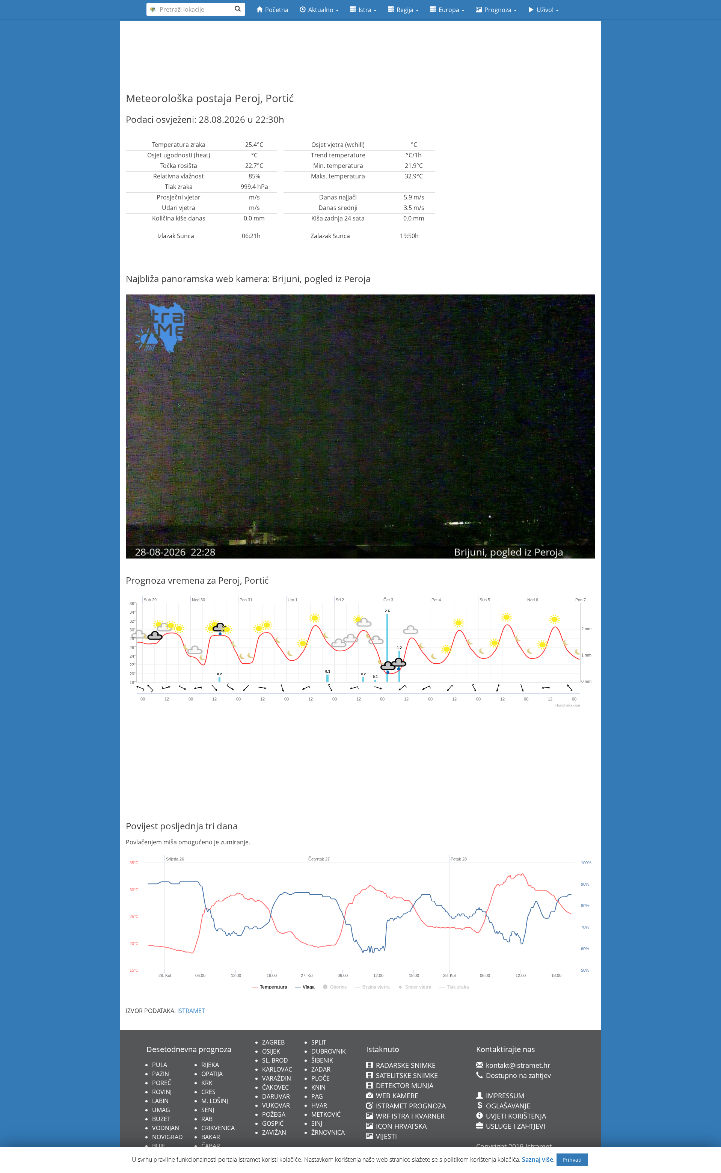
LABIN (160, 1101)
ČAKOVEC (275, 1087)
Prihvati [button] (572, 1159)
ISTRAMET (191, 1011)
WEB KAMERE (396, 1095)
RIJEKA (210, 1065)
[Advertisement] (360, 42)
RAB (207, 1119)
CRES (208, 1092)
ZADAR (320, 1069)
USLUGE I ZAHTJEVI (514, 1126)
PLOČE (320, 1078)
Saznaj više (537, 1159)
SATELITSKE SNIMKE (406, 1075)
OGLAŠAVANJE (507, 1105)
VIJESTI (385, 1136)
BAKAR (210, 1137)
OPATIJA (212, 1074)
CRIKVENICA (218, 1128)
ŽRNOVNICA (328, 1132)
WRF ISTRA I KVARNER (409, 1115)
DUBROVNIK (328, 1051)
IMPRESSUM (504, 1095)
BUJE (158, 1146)
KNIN (318, 1087)
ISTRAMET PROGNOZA (410, 1105)
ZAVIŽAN (274, 1132)
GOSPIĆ (273, 1123)
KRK (207, 1083)
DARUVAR (276, 1096)
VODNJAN (165, 1128)
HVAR (319, 1105)
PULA (159, 1065)
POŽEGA (273, 1114)
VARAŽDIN (276, 1078)
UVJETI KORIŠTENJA (515, 1115)
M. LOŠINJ (214, 1101)
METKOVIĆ (326, 1114)
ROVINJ (162, 1092)
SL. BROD (275, 1060)
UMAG (161, 1110)
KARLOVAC (277, 1069)
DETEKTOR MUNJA (403, 1085)
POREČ (161, 1083)
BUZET (161, 1119)
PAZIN (160, 1074)
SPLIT (318, 1042)
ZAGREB (273, 1042)
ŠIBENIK (322, 1060)
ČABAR (210, 1146)
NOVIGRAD (167, 1137)
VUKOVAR (276, 1105)
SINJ (316, 1123)
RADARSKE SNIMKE (405, 1065)
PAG (317, 1096)
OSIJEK (271, 1051)
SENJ (207, 1110)
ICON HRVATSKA (400, 1126)
